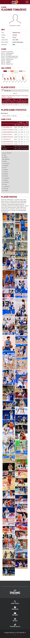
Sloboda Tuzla (16, 32)
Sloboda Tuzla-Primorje (8, 136)
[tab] (2, 90)
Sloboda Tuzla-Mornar (7, 134)
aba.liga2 (15, 620)
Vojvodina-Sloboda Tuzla (8, 132)
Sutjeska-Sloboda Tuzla (8, 141)
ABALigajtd (15, 615)
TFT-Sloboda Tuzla (7, 139)
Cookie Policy (19, 635)
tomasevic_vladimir (15, 25)
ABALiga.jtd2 (15, 609)
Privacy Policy (11, 635)
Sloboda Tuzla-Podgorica (8, 129)
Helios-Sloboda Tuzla (7, 127)
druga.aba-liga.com (15, 626)
